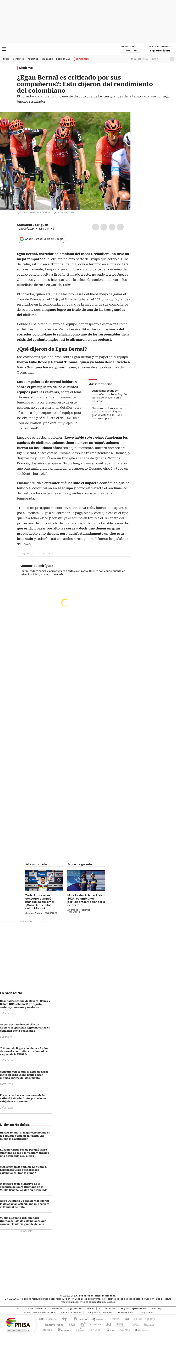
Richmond (46, 1329)
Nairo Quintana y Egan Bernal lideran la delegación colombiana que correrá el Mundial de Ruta (24, 1203)
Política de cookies (71, 1312)
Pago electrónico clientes (81, 1308)
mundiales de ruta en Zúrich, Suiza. (45, 285)
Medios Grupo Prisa (18, 1331)
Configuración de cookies (99, 1312)
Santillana (78, 1318)
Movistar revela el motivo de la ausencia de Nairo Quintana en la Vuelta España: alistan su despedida (23, 1186)
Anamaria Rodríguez (32, 225)
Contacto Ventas (37, 1308)
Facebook (95, 227)
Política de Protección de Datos (40, 1312)
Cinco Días (94, 1324)
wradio (81, 1324)
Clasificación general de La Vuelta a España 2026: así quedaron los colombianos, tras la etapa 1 (23, 1169)
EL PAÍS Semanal (120, 1324)
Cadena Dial (107, 1324)
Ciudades (47, 58)
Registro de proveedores (133, 1308)
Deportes (18, 58)
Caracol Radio (88, 49)
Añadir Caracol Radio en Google (44, 239)
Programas (63, 58)
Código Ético (145, 1312)
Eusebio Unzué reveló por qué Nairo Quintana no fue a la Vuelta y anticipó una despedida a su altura (24, 1152)
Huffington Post (52, 1324)
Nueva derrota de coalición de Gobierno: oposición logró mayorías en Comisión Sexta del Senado (25, 1027)
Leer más (58, 574)
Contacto (18, 1308)
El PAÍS (47, 1318)
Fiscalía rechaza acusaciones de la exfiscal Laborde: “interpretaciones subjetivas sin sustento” (23, 1098)
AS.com (126, 1318)
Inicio (5, 58)
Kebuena (149, 1324)
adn (137, 1318)
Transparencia (126, 1312)
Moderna (63, 1329)
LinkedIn (112, 227)
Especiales (82, 58)
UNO (71, 1324)
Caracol (150, 1318)
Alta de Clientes (107, 1308)
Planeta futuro (134, 1324)
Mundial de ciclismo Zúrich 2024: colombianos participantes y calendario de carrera (86, 900)
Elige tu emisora (160, 50)
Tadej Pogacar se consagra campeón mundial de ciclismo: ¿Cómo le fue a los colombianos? (39, 901)
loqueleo (124, 1329)
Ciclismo (26, 68)
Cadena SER (114, 1318)
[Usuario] (172, 59)
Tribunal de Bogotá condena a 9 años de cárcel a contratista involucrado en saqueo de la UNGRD (24, 1051)
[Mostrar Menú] (4, 49)
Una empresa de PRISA (18, 1322)
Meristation (141, 1329)
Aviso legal (157, 1308)
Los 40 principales (62, 1318)
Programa (131, 50)
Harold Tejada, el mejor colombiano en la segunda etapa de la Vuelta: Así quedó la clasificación (25, 1135)
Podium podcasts (79, 1329)
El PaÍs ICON (94, 1329)
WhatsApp (120, 227)
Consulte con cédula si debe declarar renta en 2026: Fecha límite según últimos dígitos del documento (24, 1074)
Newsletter (165, 59)
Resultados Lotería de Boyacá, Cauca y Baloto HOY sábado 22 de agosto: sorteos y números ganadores (25, 1004)
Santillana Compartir (97, 1318)
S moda (109, 1329)
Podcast (33, 58)
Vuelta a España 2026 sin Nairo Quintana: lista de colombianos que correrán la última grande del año (23, 1220)
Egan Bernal (28, 553)
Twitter (103, 227)
